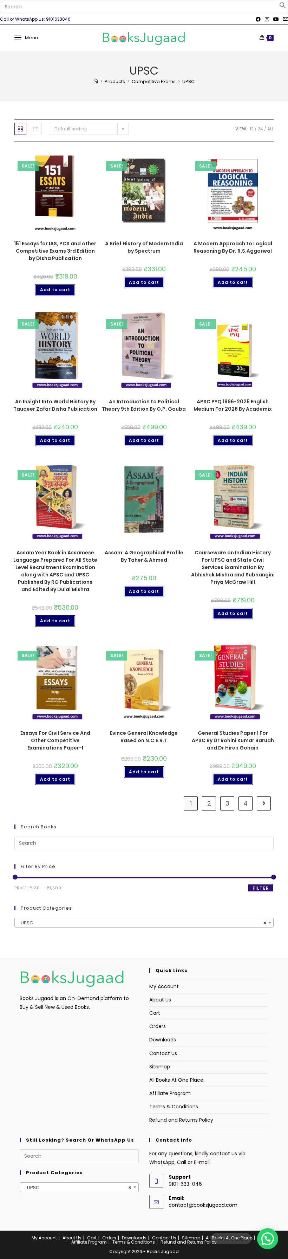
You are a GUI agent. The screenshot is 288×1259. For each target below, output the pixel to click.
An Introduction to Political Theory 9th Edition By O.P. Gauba (144, 405)
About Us (160, 999)
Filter (261, 888)
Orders (157, 1026)
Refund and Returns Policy (181, 1119)
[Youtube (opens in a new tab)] (276, 19)
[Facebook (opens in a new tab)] (258, 19)
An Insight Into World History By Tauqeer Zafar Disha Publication (55, 405)
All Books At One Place (176, 1079)
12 (252, 129)
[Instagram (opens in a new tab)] (267, 19)
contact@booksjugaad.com (203, 1205)
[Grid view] (20, 129)
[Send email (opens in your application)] (284, 19)
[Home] (95, 81)
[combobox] (144, 923)
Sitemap (159, 1066)
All (270, 129)
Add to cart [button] (55, 290)
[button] (282, 7)
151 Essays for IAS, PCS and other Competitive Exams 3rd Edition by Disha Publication (55, 251)
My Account (164, 986)
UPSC (188, 81)
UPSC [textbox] (142, 922)
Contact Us (163, 1053)
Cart (154, 1013)
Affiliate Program (170, 1093)
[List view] (36, 129)
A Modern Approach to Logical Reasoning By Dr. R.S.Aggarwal (233, 247)
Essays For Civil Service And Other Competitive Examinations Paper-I (55, 740)
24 (260, 129)
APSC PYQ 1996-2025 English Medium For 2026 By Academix (233, 405)
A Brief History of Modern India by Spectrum (144, 247)
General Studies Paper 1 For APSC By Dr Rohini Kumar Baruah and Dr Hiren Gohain (233, 740)
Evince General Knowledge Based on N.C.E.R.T (144, 737)
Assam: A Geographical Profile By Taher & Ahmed (144, 556)
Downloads (162, 1039)
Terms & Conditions (173, 1106)
